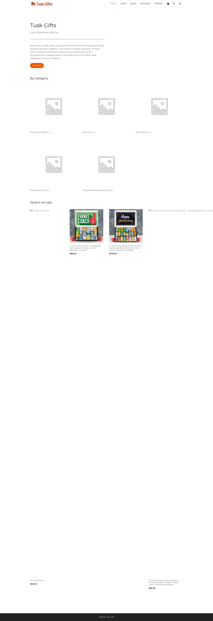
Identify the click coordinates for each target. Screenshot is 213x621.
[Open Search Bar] (174, 3)
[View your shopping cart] (168, 3)
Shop (124, 3)
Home (113, 3)
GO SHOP (37, 65)
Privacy (158, 3)
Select (33, 589)
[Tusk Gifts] (42, 3)
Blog (133, 3)
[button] (180, 3)
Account (145, 3)
